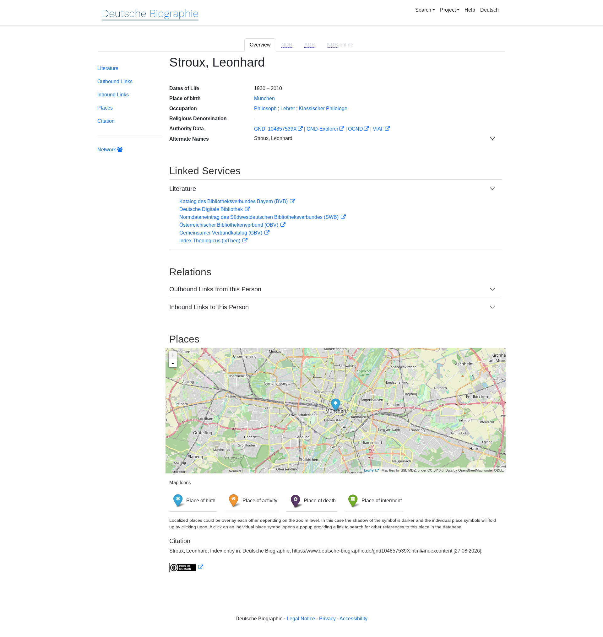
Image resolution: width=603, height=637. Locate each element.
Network (107, 149)
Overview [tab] (260, 44)
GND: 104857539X (275, 129)
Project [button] (448, 10)
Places (105, 108)
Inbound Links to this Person (209, 307)
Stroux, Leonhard (273, 138)
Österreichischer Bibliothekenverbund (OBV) (229, 225)
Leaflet (369, 469)
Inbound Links (113, 94)
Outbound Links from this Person (215, 289)
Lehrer (287, 108)
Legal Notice (301, 618)
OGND (355, 129)
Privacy (327, 618)
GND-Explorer (322, 129)
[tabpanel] (301, 317)
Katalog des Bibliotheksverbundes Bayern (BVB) (234, 201)
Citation (106, 121)
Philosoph (265, 108)
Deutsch (489, 10)
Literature (107, 68)
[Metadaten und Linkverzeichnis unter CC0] (186, 567)
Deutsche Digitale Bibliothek (211, 209)
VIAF (378, 129)
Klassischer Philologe (323, 108)
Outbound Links (115, 81)
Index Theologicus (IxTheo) (210, 240)
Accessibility (353, 618)
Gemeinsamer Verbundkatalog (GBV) (221, 232)
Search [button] (423, 10)
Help (469, 10)
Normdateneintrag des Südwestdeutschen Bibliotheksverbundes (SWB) (259, 217)
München (264, 98)
